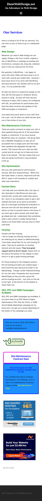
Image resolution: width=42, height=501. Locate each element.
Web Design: (8, 51)
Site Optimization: (11, 166)
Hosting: (6, 230)
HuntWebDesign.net (21, 4)
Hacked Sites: (9, 186)
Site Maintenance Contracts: (16, 125)
